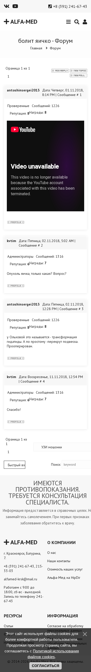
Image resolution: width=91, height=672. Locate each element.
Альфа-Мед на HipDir (63, 577)
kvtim (11, 241)
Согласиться (45, 666)
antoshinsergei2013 (23, 90)
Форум (55, 48)
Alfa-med (23, 21)
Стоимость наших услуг (65, 569)
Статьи (8, 626)
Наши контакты (58, 561)
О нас (51, 552)
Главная (36, 48)
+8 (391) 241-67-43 (70, 6)
